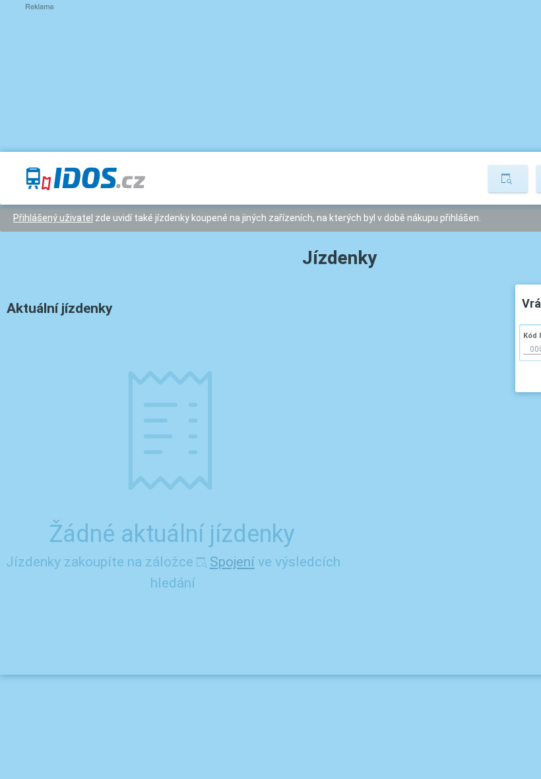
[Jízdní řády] (508, 179)
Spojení (232, 562)
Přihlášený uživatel (53, 218)
